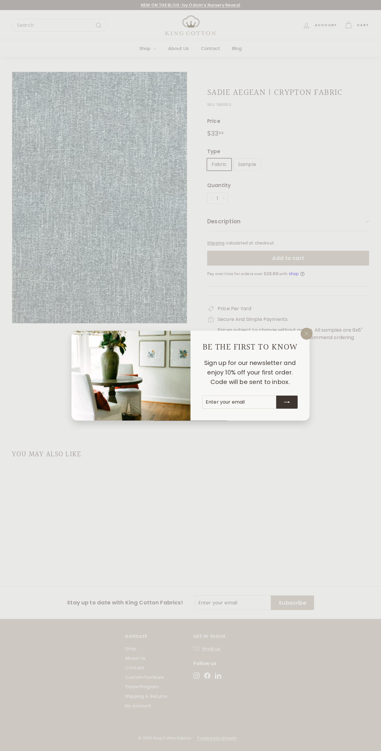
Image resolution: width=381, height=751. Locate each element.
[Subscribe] (287, 401)
